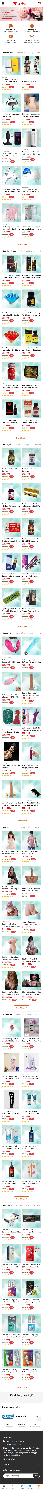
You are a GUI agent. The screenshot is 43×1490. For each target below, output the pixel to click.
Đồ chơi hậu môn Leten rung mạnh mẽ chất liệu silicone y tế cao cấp (10, 229)
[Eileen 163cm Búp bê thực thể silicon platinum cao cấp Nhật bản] (31, 980)
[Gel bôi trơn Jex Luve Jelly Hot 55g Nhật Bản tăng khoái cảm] (31, 1169)
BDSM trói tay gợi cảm (30, 81)
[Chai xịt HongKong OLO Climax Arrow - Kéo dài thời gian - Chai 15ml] (11, 263)
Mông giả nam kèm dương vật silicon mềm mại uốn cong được (30, 924)
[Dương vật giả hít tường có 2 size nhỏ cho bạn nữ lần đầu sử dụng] (31, 681)
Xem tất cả (20, 244)
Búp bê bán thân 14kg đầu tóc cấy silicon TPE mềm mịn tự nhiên (10, 853)
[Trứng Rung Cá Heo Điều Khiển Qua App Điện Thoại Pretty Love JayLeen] (31, 789)
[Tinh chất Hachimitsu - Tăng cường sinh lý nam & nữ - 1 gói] (31, 371)
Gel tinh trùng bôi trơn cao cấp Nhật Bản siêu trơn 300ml (10, 1041)
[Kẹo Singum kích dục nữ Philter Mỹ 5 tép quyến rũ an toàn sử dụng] (11, 597)
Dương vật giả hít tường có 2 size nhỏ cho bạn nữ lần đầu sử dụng (31, 695)
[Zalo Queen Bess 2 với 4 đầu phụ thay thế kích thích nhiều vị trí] (31, 751)
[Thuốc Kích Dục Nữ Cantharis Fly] (31, 457)
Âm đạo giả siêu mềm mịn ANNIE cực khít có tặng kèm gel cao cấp (31, 116)
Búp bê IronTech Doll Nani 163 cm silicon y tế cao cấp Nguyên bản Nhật (31, 961)
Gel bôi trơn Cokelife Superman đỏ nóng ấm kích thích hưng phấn (10, 1183)
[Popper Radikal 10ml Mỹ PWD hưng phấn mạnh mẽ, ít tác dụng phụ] (31, 298)
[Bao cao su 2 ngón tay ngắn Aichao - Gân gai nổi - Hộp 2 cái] (11, 1288)
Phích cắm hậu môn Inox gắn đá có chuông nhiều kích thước (11, 191)
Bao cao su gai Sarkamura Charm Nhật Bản (11, 1232)
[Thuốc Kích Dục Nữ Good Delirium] (11, 457)
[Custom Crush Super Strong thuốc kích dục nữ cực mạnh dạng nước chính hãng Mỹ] (11, 562)
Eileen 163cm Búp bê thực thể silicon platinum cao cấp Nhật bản (31, 994)
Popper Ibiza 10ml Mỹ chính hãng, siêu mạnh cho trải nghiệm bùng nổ (11, 387)
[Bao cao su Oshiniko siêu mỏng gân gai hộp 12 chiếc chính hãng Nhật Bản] (11, 1253)
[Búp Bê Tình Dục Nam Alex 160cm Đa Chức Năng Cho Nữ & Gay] (31, 840)
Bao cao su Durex (23, 1205)
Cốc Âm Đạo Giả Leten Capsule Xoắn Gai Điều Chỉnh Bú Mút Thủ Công (10, 81)
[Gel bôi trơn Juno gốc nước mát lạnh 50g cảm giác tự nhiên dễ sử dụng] (11, 1134)
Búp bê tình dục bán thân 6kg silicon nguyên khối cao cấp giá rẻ (11, 959)
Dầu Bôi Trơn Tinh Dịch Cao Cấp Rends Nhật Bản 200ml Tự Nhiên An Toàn (31, 1041)
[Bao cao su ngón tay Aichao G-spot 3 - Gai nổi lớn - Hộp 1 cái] (11, 1358)
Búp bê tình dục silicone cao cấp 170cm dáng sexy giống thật (11, 888)
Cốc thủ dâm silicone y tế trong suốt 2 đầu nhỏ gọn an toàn (31, 229)
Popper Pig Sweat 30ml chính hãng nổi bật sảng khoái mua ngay (31, 350)
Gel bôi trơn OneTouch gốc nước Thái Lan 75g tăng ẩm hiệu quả (30, 1113)
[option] (21, 14)
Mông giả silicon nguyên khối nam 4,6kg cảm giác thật (31, 890)
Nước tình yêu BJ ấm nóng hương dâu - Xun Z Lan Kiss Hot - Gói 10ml (11, 350)
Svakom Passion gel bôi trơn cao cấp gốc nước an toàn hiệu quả (31, 1078)
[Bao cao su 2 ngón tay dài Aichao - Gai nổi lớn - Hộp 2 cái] (31, 1323)
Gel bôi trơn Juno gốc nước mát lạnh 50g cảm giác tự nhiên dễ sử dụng (11, 1148)
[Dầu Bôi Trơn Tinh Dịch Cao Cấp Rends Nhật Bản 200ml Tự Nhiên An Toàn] (31, 1027)
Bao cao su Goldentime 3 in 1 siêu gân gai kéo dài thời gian (31, 1302)
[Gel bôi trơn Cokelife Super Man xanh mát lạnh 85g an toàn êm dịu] (31, 1134)
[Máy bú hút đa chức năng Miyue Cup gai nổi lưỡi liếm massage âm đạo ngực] (11, 716)
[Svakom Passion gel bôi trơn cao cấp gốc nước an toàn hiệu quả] (31, 1062)
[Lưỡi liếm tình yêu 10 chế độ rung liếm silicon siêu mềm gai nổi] (31, 716)
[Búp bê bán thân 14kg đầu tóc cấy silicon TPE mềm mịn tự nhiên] (11, 840)
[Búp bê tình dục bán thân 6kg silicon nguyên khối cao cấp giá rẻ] (11, 945)
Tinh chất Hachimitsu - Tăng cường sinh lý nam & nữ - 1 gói (31, 387)
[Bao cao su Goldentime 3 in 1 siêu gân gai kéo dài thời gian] (31, 1288)
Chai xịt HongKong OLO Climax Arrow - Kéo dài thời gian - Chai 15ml (11, 277)
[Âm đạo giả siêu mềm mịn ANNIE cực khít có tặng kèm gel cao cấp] (31, 102)
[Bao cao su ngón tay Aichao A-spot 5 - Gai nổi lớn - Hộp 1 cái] (31, 1358)
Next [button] (39, 1419)
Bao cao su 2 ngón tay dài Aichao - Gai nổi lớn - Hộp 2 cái (31, 1337)
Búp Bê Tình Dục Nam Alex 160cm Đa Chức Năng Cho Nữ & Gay (30, 853)
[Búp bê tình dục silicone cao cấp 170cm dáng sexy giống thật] (11, 875)
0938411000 (35, 40)
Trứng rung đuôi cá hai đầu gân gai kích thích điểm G (10, 697)
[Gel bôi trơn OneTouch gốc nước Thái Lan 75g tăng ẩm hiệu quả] (31, 1099)
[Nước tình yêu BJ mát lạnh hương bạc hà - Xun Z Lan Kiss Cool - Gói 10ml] (11, 298)
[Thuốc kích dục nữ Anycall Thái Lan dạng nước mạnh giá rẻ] (31, 597)
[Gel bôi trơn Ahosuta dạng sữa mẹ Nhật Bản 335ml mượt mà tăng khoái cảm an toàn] (11, 1062)
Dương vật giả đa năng (24, 633)
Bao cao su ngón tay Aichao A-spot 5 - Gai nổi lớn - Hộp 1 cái (31, 1372)
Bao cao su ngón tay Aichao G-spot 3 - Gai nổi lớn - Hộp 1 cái (11, 1372)
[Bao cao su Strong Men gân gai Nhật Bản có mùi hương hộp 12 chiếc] (31, 1218)
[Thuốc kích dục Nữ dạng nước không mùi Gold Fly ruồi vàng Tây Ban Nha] (31, 492)
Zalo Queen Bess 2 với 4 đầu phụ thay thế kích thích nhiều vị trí (31, 767)
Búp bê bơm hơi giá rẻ (21, 827)
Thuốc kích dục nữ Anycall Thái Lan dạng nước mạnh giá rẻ (30, 611)
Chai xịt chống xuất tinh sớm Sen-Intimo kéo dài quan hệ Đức (10, 422)
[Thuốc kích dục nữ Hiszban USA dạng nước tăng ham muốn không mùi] (11, 492)
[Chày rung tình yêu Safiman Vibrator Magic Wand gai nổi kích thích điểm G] (31, 645)
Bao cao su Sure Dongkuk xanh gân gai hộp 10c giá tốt (11, 1337)
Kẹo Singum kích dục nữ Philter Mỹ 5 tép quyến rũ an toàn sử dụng (11, 611)
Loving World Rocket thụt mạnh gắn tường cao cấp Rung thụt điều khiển (11, 805)
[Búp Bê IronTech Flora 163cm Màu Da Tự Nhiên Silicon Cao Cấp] (11, 980)
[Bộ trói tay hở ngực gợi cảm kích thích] (11, 102)
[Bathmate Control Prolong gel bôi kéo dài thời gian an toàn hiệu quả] (11, 1099)
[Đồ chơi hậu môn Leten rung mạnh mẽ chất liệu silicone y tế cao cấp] (11, 212)
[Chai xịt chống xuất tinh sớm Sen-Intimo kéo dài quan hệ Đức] (11, 408)
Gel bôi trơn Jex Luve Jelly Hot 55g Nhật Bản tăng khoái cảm (31, 1183)
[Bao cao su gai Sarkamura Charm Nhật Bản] (11, 1218)
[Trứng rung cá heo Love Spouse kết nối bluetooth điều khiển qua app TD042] (11, 645)
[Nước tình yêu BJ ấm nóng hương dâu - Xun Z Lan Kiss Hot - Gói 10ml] (11, 336)
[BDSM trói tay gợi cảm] (31, 65)
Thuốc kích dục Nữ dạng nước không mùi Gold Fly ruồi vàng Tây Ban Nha (31, 506)
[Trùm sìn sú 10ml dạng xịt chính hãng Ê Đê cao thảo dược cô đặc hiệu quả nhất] (31, 263)
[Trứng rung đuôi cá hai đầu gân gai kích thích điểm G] (11, 681)
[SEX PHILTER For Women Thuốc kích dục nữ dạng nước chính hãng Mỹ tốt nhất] (11, 527)
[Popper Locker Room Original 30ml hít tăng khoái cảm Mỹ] (31, 408)
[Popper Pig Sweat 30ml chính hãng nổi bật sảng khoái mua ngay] (31, 336)
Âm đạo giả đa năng (25, 52)
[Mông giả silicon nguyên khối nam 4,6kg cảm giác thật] (31, 875)
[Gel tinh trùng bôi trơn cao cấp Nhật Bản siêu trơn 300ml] (11, 1027)
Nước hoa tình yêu (23, 445)
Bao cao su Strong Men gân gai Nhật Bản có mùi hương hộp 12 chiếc (31, 1232)
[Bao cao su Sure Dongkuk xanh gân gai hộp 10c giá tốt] (11, 1323)
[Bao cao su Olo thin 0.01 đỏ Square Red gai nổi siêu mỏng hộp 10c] (31, 1253)
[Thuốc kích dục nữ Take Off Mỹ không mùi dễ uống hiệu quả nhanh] (31, 527)
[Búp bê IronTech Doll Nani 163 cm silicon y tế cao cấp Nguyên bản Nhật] (31, 945)
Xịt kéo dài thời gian (28, 251)
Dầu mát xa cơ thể (23, 1014)
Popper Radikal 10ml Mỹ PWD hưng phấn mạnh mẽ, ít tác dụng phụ (31, 315)
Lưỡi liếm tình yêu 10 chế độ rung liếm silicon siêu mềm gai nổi (31, 730)
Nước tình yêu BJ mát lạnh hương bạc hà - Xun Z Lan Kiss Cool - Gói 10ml (11, 315)
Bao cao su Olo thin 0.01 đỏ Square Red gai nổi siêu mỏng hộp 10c (31, 1267)
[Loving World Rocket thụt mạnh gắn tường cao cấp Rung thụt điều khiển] (11, 789)
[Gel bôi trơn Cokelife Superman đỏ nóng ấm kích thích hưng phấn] (11, 1169)
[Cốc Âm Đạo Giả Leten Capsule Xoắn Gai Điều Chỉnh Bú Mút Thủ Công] (11, 65)
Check (36, 1476)
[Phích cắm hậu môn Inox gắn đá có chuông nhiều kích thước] (11, 175)
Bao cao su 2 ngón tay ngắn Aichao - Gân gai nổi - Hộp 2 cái (10, 1302)
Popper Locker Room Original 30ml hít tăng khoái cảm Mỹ (30, 422)
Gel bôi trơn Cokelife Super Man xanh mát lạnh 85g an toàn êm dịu (31, 1148)
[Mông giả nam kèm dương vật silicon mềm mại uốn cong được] (31, 910)
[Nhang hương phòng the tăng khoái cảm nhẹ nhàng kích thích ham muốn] (31, 562)
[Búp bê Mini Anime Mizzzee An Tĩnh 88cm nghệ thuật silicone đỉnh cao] (11, 910)
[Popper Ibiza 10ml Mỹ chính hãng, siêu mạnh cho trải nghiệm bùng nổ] (11, 371)
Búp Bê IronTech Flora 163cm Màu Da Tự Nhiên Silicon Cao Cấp (11, 994)
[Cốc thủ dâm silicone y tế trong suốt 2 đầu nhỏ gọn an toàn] (31, 212)
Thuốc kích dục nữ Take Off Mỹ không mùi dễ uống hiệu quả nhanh (30, 541)
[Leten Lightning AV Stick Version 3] (11, 751)
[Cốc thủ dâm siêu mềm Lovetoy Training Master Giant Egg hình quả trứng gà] (31, 175)
